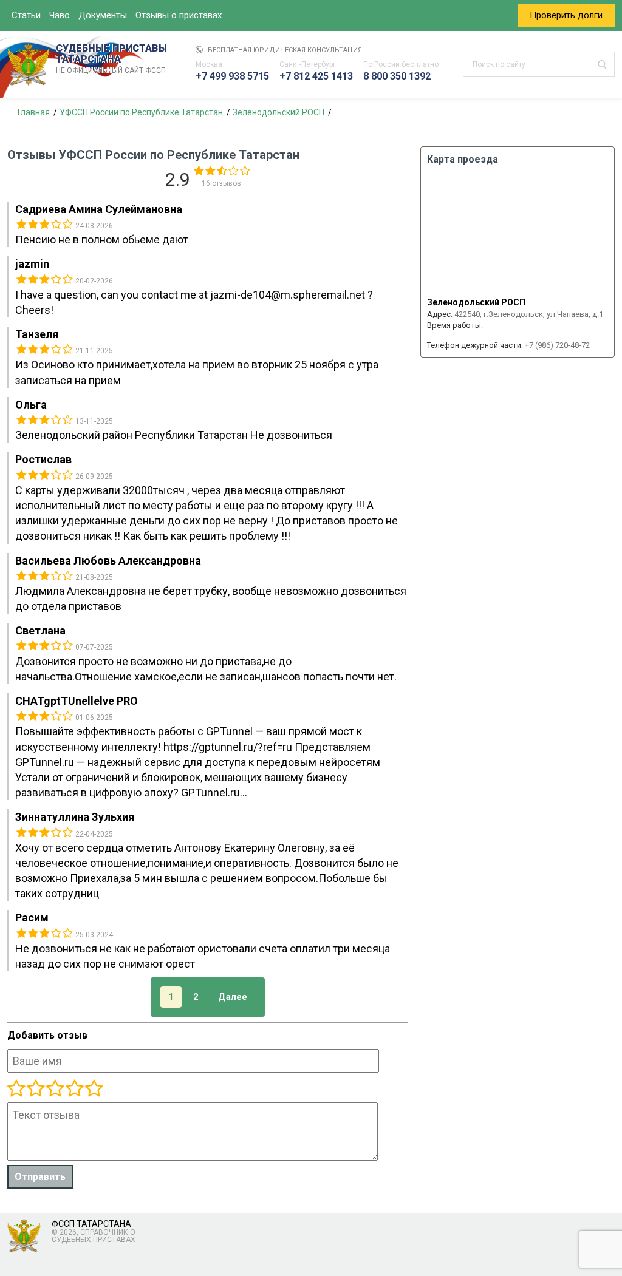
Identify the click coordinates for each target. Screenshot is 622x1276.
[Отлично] (74, 1089)
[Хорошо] (54, 1089)
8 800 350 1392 (397, 76)
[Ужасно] (16, 1089)
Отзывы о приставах (178, 15)
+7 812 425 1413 (316, 76)
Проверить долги (566, 15)
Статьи (26, 15)
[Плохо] (35, 1089)
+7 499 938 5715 (232, 76)
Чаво (59, 15)
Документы (102, 15)
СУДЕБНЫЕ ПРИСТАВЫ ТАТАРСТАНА (111, 59)
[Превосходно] (93, 1089)
